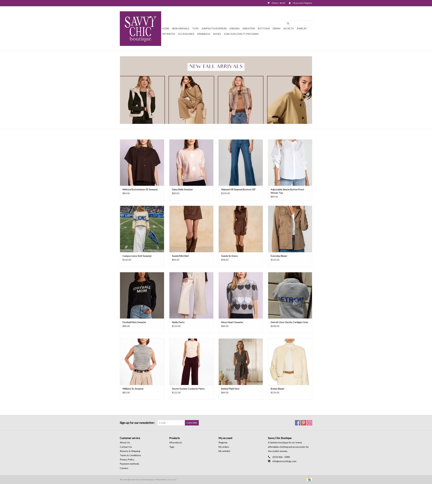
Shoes (217, 33)
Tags (171, 446)
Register (223, 442)
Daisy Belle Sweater (182, 189)
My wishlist (224, 451)
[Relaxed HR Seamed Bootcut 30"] (241, 162)
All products (175, 442)
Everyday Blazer (279, 255)
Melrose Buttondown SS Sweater (140, 189)
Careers (124, 468)
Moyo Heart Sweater (232, 322)
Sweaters (248, 28)
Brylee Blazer (277, 388)
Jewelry (301, 28)
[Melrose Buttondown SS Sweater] (142, 162)
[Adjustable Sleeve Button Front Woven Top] (290, 162)
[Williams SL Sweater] (142, 361)
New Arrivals (180, 28)
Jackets (288, 28)
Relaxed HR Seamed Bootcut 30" (238, 189)
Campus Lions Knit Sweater (137, 255)
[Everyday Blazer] (290, 229)
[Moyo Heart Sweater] (241, 295)
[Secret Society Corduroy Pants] (191, 361)
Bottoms (264, 28)
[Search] (288, 23)
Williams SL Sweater (133, 388)
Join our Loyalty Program (241, 33)
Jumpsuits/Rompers (214, 28)
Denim (276, 28)
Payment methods (129, 463)
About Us (125, 442)
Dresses (235, 28)
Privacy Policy (127, 459)
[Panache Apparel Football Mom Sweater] (142, 295)
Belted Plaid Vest (230, 388)
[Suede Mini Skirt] (191, 229)
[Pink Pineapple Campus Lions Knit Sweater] (142, 229)
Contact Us (126, 446)
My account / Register (302, 3)
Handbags (203, 33)
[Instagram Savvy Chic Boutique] (309, 422)
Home (165, 28)
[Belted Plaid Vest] (241, 361)
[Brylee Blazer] (290, 361)
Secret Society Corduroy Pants (188, 388)
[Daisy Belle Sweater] (191, 162)
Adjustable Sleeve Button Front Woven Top (287, 191)
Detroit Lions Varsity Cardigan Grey (289, 322)
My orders (224, 446)
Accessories (186, 33)
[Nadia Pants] (191, 295)
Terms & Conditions (130, 455)
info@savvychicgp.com (284, 461)
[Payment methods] (308, 479)
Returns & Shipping (130, 451)
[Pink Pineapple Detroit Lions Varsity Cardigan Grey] (290, 295)
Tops (195, 28)
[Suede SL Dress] (241, 229)
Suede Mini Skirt (180, 255)
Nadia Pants (178, 322)
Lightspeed (172, 479)
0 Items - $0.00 (278, 3)
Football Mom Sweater (134, 322)
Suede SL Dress (229, 255)
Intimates (168, 33)
